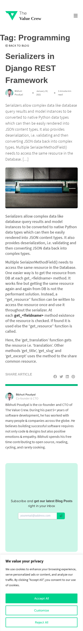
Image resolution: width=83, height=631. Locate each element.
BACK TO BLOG (18, 45)
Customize (41, 610)
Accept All (41, 598)
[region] (41, 592)
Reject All (41, 622)
